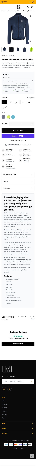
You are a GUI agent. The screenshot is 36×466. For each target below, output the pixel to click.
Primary (4, 411)
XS (4, 102)
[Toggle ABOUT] (32, 428)
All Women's (11, 11)
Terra (3, 418)
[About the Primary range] (13, 56)
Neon (8, 117)
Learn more (26, 67)
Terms (21, 448)
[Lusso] (18, 7)
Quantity (5, 124)
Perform (4, 414)
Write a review (18, 343)
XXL (5, 107)
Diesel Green (13, 117)
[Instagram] (4, 389)
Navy (3, 117)
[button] (32, 7)
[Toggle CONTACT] (32, 433)
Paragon (4, 407)
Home (3, 11)
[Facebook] (9, 389)
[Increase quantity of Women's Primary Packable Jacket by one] (32, 124)
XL (29, 102)
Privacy (15, 448)
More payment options (18, 140)
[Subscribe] (31, 381)
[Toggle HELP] (32, 423)
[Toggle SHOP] (32, 397)
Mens (3, 400)
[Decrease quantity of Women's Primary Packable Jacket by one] (12, 124)
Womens (4, 404)
